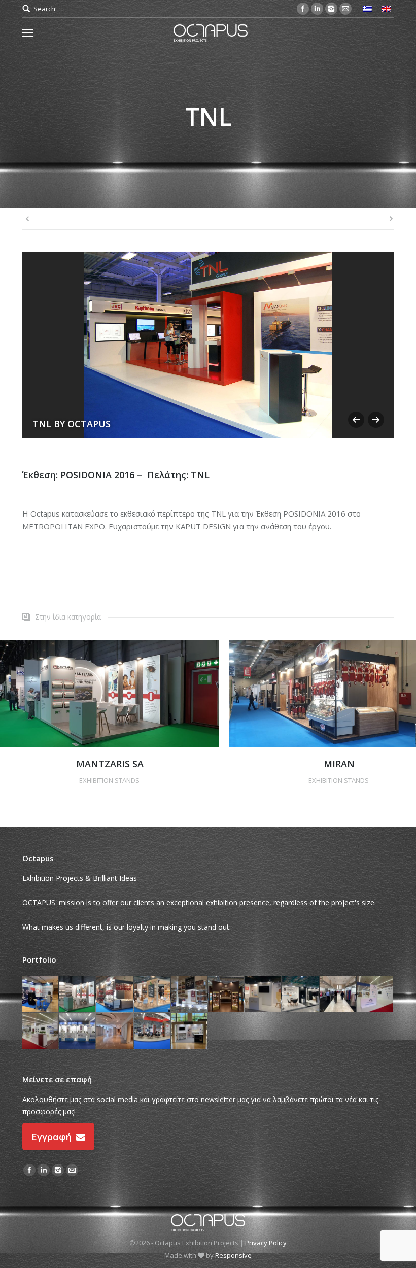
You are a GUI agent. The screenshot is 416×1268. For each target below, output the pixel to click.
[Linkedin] (317, 9)
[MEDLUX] (263, 994)
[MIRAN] (114, 994)
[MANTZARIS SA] (77, 994)
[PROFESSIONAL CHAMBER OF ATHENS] (77, 1031)
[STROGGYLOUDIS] (226, 994)
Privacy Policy (266, 1242)
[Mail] (345, 9)
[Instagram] (331, 9)
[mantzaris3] (109, 693)
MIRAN (339, 764)
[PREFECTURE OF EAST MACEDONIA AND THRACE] (40, 1031)
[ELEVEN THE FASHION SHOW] (338, 994)
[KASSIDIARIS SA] (152, 1031)
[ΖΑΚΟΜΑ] (152, 994)
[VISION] (114, 1031)
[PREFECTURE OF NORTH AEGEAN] (189, 994)
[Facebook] (303, 9)
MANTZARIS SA (110, 764)
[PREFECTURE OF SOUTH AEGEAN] (375, 994)
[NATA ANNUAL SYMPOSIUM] (40, 994)
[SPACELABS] (189, 1031)
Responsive (233, 1255)
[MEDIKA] (300, 994)
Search (44, 8)
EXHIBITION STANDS (109, 780)
